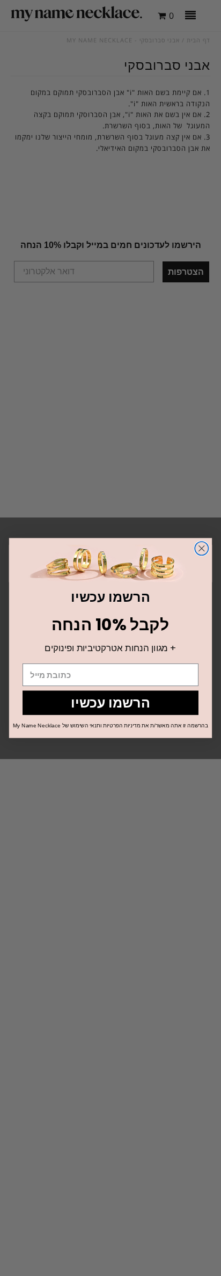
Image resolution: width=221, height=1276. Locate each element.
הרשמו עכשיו (110, 702)
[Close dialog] (201, 548)
